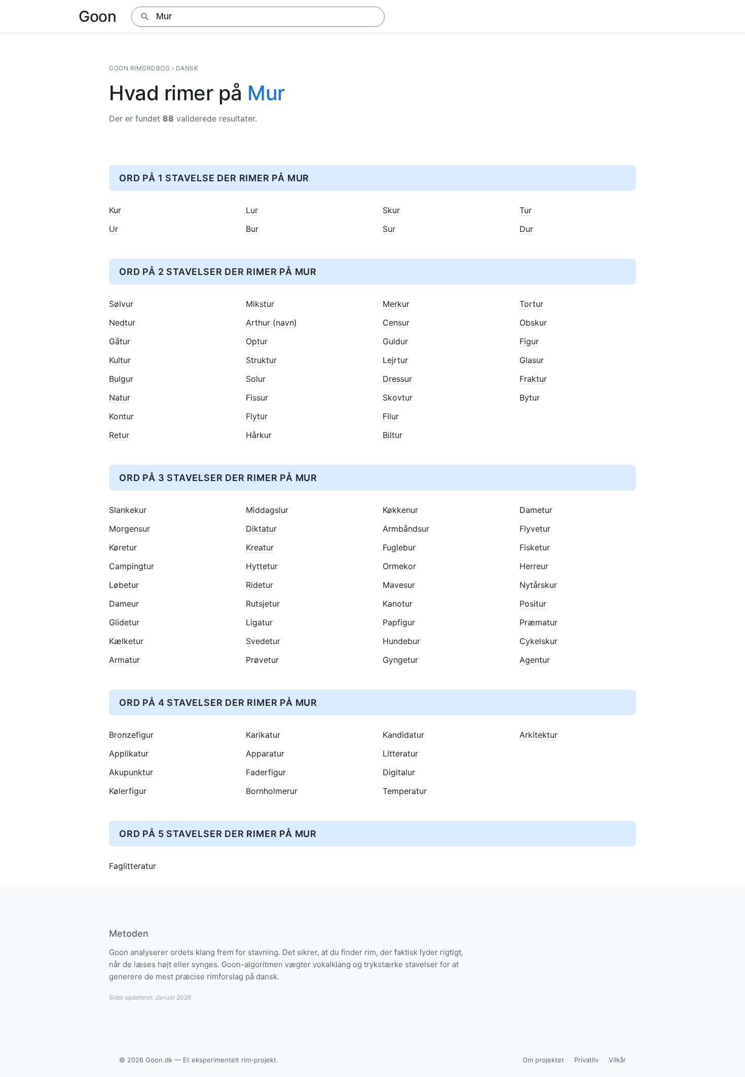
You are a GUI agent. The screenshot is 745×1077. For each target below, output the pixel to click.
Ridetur (259, 585)
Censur (396, 323)
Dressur (397, 379)
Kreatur (260, 547)
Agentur (534, 660)
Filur (391, 416)
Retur (119, 435)
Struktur (261, 360)
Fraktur (533, 379)
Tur (525, 210)
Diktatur (261, 529)
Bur (252, 229)
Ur (113, 229)
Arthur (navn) (271, 323)
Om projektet (543, 1060)
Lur (252, 210)
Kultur (120, 360)
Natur (119, 398)
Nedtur (122, 323)
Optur (257, 341)
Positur (532, 604)
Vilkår (617, 1060)
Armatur (124, 660)
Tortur (531, 304)
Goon (97, 16)
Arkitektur (538, 735)
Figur (529, 341)
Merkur (396, 304)
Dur (526, 229)
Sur (389, 229)
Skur (391, 210)
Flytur (257, 416)
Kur (115, 210)
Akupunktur (131, 772)
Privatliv (586, 1060)
